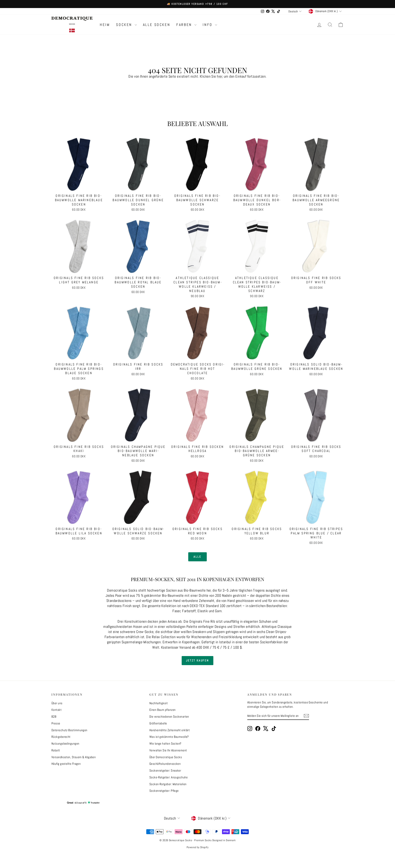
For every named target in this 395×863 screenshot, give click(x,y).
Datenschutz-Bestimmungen (69, 730)
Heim (105, 24)
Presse (55, 723)
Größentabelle (158, 723)
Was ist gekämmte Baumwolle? (169, 737)
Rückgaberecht (61, 737)
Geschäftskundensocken (165, 764)
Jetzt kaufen (197, 660)
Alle (197, 556)
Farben (184, 24)
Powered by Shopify (197, 847)
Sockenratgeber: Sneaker (165, 770)
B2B (53, 716)
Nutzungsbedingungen (65, 743)
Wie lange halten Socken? (165, 743)
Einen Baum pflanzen (162, 710)
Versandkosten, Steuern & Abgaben (73, 757)
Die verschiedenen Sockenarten (169, 716)
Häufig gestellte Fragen (66, 764)
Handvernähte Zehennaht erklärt (169, 730)
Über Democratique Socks (165, 757)
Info (208, 24)
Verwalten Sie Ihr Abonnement (168, 750)
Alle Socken (156, 24)
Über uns (57, 703)
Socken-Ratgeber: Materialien (168, 784)
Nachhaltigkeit (158, 703)
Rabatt (55, 750)
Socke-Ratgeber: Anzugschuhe (168, 777)
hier (219, 76)
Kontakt (56, 710)
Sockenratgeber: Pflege (164, 791)
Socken (125, 24)
